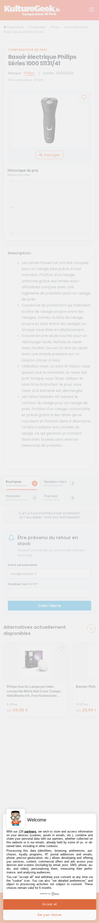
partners (30, 831)
